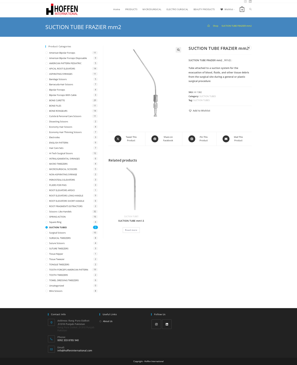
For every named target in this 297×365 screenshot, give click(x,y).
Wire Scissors (55, 290)
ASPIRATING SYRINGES (60, 73)
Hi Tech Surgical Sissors (61, 153)
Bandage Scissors (58, 79)
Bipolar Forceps (57, 89)
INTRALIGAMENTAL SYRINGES (64, 158)
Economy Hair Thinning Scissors (65, 132)
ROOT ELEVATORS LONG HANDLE (66, 195)
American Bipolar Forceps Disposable (68, 58)
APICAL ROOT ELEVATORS (62, 68)
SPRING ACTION (57, 216)
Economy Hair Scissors (60, 126)
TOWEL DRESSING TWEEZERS (64, 280)
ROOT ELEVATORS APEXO (62, 190)
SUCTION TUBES (207, 96)
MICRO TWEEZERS (58, 163)
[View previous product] (249, 47)
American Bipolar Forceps (62, 52)
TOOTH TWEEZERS (58, 274)
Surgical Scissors (57, 232)
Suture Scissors (57, 243)
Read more (131, 230)
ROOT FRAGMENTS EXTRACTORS (65, 206)
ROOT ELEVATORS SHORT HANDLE (66, 200)
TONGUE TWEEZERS (59, 264)
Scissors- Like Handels (60, 211)
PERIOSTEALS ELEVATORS (62, 179)
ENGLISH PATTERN (58, 142)
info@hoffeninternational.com (74, 350)
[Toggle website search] (250, 9)
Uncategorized (56, 285)
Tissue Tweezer (56, 259)
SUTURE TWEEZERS (58, 248)
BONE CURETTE (57, 100)
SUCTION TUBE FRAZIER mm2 (237, 25)
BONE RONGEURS (58, 110)
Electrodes (54, 137)
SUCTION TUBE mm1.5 (131, 220)
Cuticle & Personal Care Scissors (65, 116)
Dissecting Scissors (58, 121)
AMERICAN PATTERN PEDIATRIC (65, 63)
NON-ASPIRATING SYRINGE (63, 174)
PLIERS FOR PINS (58, 185)
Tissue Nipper (56, 253)
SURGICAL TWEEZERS (60, 238)
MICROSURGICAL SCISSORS (63, 169)
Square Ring (55, 222)
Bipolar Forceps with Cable (62, 95)
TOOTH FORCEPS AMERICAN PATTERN (68, 269)
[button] (178, 50)
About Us (107, 321)
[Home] (208, 25)
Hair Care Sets (56, 148)
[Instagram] (156, 324)
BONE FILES (55, 105)
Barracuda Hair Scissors (61, 84)
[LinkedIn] (167, 324)
